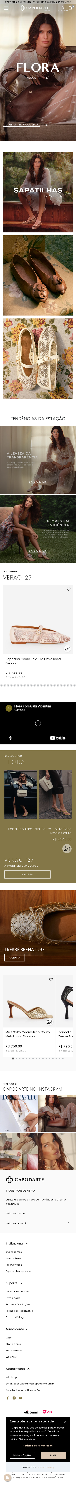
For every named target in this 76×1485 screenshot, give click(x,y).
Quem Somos (14, 1251)
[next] (72, 70)
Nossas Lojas (13, 1258)
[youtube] (21, 1398)
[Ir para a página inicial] (34, 8)
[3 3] (19, 1151)
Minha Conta (13, 1344)
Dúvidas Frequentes (17, 1291)
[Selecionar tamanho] (67, 648)
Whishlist (11, 1356)
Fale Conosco (14, 1264)
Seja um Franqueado (18, 1271)
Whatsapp (12, 1377)
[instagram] (14, 1398)
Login (9, 1337)
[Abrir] (67, 848)
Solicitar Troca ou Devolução (23, 1390)
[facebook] (8, 1398)
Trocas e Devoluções (18, 1304)
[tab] (29, 125)
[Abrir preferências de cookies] (7, 1477)
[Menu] (6, 8)
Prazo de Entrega (15, 1317)
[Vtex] (47, 1412)
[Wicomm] (31, 1412)
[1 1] (19, 1113)
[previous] (3, 70)
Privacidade (13, 1298)
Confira (27, 874)
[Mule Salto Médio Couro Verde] (55, 794)
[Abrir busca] (63, 8)
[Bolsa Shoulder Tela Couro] (20, 794)
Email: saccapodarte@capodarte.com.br (30, 1383)
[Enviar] (67, 1224)
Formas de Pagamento (19, 1310)
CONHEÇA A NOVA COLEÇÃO (21, 124)
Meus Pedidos (14, 1350)
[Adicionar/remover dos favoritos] (68, 589)
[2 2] (57, 1113)
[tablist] (38, 125)
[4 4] (57, 1151)
